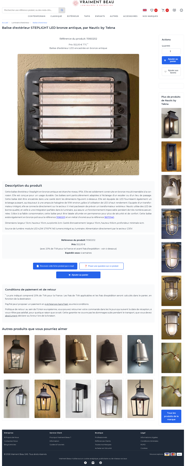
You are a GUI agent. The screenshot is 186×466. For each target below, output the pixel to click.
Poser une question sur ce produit (101, 266)
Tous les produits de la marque (171, 416)
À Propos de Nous (11, 437)
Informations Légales (149, 437)
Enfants (100, 16)
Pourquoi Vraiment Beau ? (60, 437)
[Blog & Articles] (174, 10)
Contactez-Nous (11, 441)
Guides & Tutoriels (57, 445)
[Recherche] (62, 10)
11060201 (60, 217)
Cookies (144, 448)
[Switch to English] (144, 10)
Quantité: (166, 46)
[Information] (181, 10)
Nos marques (150, 16)
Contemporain (36, 16)
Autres (114, 16)
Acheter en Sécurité (103, 448)
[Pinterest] (100, 462)
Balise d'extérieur (40, 23)
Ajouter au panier (80, 275)
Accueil (5, 23)
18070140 (109, 217)
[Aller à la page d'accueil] (93, 3)
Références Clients (103, 441)
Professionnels (101, 437)
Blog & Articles (10, 445)
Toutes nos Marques (103, 445)
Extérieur (73, 16)
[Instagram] (93, 462)
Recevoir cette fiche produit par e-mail (55, 266)
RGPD (143, 445)
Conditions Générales (149, 441)
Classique (56, 16)
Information (54, 441)
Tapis (87, 16)
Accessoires (130, 16)
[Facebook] (85, 462)
